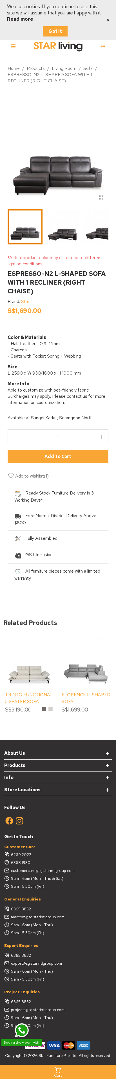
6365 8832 (21, 909)
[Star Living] (58, 46)
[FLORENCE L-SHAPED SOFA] (86, 662)
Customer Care (20, 846)
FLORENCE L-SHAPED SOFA (86, 698)
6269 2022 (21, 854)
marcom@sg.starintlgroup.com (37, 916)
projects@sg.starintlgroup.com (37, 1009)
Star (25, 301)
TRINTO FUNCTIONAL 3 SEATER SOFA (29, 698)
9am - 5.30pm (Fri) (27, 886)
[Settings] (103, 46)
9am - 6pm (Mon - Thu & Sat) (37, 878)
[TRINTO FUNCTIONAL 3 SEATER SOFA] (29, 662)
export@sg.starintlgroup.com (36, 963)
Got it (55, 31)
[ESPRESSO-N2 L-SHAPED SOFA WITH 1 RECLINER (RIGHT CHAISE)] (101, 198)
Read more (20, 19)
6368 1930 (20, 862)
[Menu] (13, 46)
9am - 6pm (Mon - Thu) (32, 924)
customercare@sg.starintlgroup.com (43, 870)
